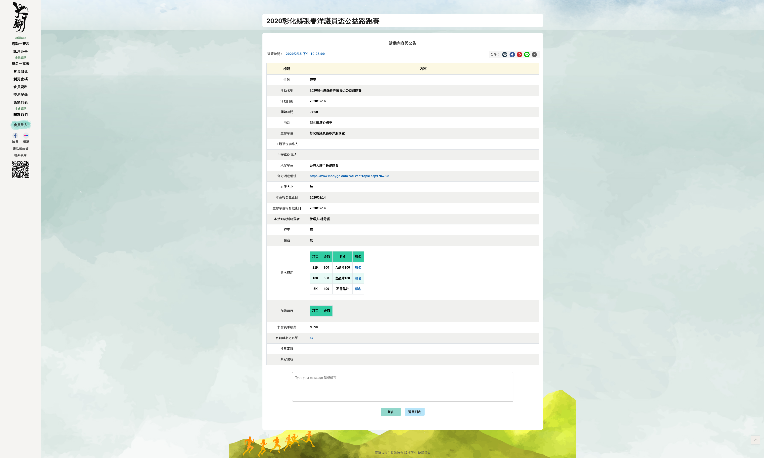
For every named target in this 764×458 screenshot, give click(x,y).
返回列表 (414, 411)
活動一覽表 (21, 44)
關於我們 (21, 114)
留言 (391, 412)
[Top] (755, 440)
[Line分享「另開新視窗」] (527, 54)
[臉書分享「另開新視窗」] (512, 54)
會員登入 (20, 125)
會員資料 (21, 87)
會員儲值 (21, 71)
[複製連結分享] (534, 54)
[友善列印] (505, 54)
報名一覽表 (21, 63)
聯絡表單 (20, 155)
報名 (358, 267)
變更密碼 (21, 79)
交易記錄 (21, 94)
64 (311, 338)
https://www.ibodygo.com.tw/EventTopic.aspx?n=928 (349, 176)
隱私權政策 (21, 148)
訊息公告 (21, 52)
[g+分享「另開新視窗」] (519, 54)
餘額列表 (21, 102)
